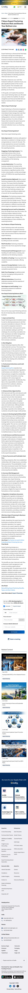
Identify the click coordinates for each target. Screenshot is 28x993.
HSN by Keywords (18, 849)
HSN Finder (16, 842)
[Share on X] (19, 50)
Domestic (8, 606)
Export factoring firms (7, 368)
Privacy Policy (10, 989)
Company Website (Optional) (10, 623)
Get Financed (14, 632)
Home (2, 13)
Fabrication (17, 946)
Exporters (4, 828)
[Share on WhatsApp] (26, 50)
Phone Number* (7, 616)
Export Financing (17, 593)
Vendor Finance (17, 835)
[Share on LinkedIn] (21, 50)
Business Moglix (5, 946)
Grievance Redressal (19, 880)
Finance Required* (8, 609)
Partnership (17, 876)
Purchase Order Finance (7, 835)
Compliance (4, 873)
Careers (16, 869)
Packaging (16, 948)
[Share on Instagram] (23, 50)
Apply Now (14, 3)
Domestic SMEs (5, 866)
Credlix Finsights (5, 876)
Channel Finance (18, 838)
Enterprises (17, 828)
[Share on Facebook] (17, 50)
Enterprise (3, 948)
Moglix (16, 950)
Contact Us (4, 880)
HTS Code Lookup (18, 845)
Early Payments (18, 831)
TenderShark (4, 953)
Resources (16, 873)
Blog (6, 13)
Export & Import (17, 606)
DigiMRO (3, 950)
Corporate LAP (4, 894)
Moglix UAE (17, 953)
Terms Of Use (18, 989)
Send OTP (22, 619)
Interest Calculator (5, 869)
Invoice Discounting (6, 831)
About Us (16, 866)
